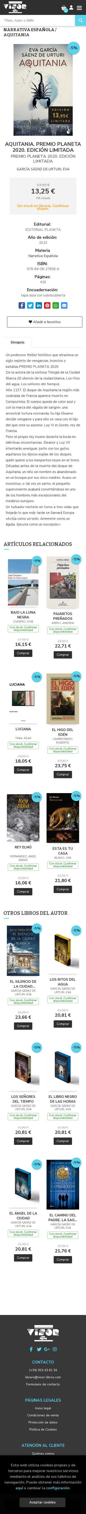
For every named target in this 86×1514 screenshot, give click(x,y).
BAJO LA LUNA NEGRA (23, 614)
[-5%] (23, 582)
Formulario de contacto (43, 1384)
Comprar (23, 653)
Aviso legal (43, 1408)
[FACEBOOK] (31, 1349)
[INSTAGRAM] (54, 1349)
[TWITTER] (39, 1349)
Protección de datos (43, 1422)
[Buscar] (80, 20)
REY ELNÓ (23, 847)
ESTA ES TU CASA (63, 850)
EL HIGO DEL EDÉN (62, 732)
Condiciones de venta (43, 1415)
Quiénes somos (43, 1453)
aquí (19, 1488)
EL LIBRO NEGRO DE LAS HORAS (63, 1099)
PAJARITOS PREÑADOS (62, 616)
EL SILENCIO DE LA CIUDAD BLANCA (23, 983)
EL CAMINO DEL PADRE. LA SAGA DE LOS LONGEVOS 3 (62, 1217)
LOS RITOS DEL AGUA (63, 981)
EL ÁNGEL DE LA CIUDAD (23, 1215)
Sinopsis (18, 342)
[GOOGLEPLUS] (47, 1349)
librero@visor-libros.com (43, 1377)
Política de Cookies (43, 1429)
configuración (57, 1488)
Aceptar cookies (42, 1502)
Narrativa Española (29, 29)
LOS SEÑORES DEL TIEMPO (23, 1099)
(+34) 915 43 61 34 (43, 1370)
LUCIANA (23, 729)
